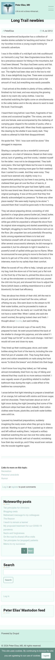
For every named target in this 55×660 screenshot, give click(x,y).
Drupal (16, 633)
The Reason (9, 518)
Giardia (18, 321)
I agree (46, 655)
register (14, 487)
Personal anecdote (10, 475)
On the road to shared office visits (19, 537)
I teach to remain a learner (15, 522)
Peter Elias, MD (22, 5)
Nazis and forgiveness (13, 533)
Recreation (6, 471)
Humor (4, 478)
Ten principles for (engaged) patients (20, 540)
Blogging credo (10, 511)
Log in (5, 487)
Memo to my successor (14, 544)
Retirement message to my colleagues (21, 515)
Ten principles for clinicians (16, 508)
